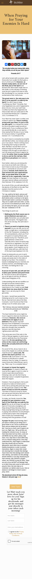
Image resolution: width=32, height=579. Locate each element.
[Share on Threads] (25, 64)
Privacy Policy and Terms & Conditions (16, 533)
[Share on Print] (15, 64)
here (19, 477)
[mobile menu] (2, 2)
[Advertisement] (16, 563)
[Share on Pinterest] (12, 64)
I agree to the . (16, 533)
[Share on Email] (18, 64)
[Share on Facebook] (6, 64)
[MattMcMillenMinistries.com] (16, 2)
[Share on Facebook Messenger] (21, 64)
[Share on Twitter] (9, 64)
